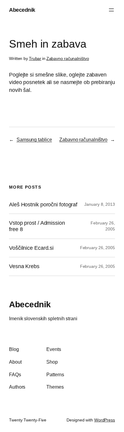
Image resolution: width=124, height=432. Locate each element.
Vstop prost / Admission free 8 (37, 226)
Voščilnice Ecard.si (31, 248)
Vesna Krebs (24, 266)
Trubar (35, 58)
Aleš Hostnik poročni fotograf (43, 205)
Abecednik (22, 10)
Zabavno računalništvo (67, 58)
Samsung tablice (34, 139)
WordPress (104, 420)
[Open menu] (111, 10)
